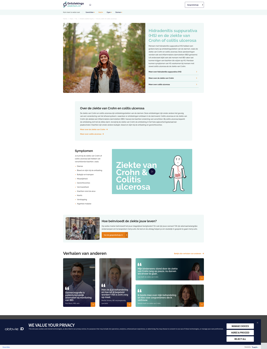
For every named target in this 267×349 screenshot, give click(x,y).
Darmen (118, 12)
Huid (100, 12)
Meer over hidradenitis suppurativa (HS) (165, 72)
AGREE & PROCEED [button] (240, 332)
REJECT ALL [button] (240, 339)
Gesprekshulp (193, 5)
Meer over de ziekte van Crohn (161, 78)
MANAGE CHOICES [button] (240, 326)
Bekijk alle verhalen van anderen (188, 253)
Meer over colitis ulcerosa (159, 84)
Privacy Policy (6, 347)
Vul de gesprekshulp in (113, 235)
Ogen (109, 12)
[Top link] (90, 4)
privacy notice (81, 329)
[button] (257, 323)
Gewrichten (90, 12)
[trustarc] (255, 347)
